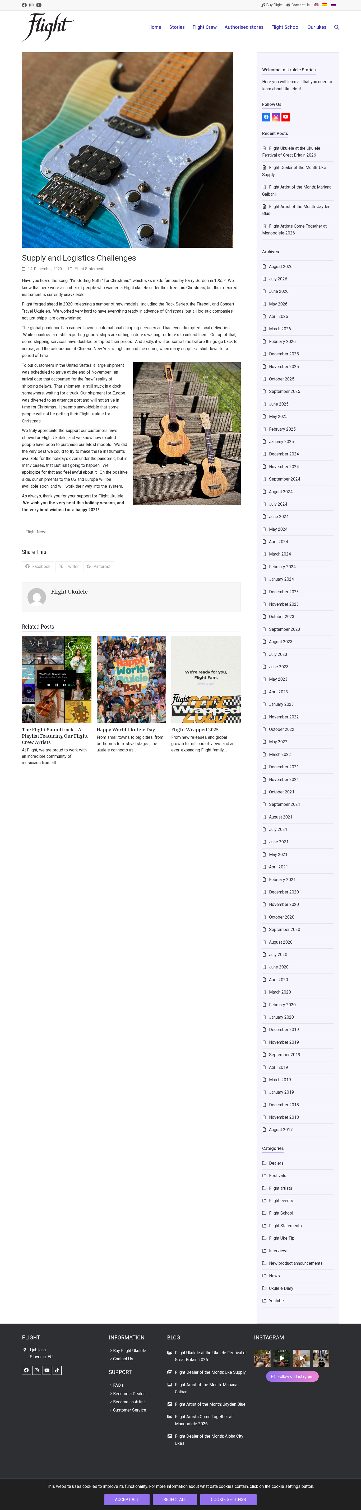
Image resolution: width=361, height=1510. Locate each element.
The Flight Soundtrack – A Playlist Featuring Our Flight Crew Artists (55, 736)
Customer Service (129, 1410)
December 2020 (284, 892)
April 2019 (278, 1067)
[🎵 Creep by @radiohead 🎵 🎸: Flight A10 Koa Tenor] (282, 1358)
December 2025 (284, 353)
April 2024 (278, 541)
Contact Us (123, 1358)
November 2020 (284, 904)
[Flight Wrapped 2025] (206, 678)
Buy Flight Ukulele (129, 1350)
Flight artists (280, 1188)
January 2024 (281, 579)
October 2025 (281, 379)
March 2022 (280, 754)
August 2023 (281, 641)
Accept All (127, 1499)
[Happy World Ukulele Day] (131, 678)
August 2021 (281, 817)
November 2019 (284, 1042)
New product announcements (296, 1263)
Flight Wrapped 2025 (195, 730)
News (274, 1275)
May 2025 (278, 416)
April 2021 (278, 866)
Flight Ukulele (69, 591)
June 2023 (279, 666)
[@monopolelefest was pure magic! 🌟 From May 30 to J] (262, 1358)
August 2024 (281, 491)
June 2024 (279, 516)
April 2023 (278, 691)
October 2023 (281, 616)
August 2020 (281, 942)
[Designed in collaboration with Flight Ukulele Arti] (321, 1358)
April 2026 (278, 316)
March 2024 (280, 554)
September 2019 (284, 1054)
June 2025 (279, 404)
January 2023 (281, 704)
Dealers (276, 1163)
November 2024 (284, 466)
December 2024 (284, 454)
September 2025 (284, 391)
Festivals (277, 1175)
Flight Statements (90, 268)
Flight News (36, 531)
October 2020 (281, 917)
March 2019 (280, 1079)
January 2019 (281, 1092)
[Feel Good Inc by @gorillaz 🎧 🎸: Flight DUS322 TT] (301, 1358)
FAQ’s (118, 1385)
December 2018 (284, 1104)
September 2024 (284, 479)
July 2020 (278, 954)
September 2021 (284, 804)
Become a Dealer (129, 1393)
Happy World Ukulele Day (126, 730)
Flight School (281, 1213)
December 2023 (284, 591)
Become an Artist (129, 1401)
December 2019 (284, 1029)
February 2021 (282, 879)
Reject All (175, 1499)
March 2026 (280, 328)
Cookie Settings (228, 1499)
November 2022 (284, 716)
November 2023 (284, 604)
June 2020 (279, 967)
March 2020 (280, 992)
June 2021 (279, 841)
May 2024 (278, 529)
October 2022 (281, 729)
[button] (336, 27)
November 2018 (284, 1117)
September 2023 (284, 629)
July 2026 (278, 278)
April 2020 (278, 979)
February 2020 (282, 1004)
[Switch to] (316, 5)
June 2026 (279, 291)
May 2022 (278, 741)
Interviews (279, 1250)
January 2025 (281, 441)
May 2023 (278, 679)
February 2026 (282, 341)
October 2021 (281, 791)
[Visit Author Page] (36, 597)
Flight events (281, 1200)
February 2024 (282, 566)
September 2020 (284, 929)
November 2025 (284, 366)
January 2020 (281, 1017)
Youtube (276, 1300)
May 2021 (278, 854)
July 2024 (278, 504)
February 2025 (282, 429)
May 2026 (278, 304)
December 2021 (284, 766)
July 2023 (278, 654)
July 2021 (278, 829)
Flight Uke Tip (281, 1238)
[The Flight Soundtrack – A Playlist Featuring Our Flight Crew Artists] (56, 678)
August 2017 (281, 1129)
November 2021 (284, 779)
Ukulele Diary (281, 1288)
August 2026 (281, 266)
